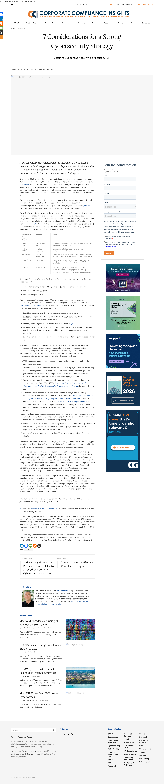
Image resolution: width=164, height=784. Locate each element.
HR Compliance (130, 751)
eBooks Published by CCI (113, 754)
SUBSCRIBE (110, 4)
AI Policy (28, 737)
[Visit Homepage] (82, 13)
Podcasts (107, 23)
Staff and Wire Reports (29, 628)
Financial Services (128, 735)
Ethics (110, 760)
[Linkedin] (22, 546)
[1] (86, 203)
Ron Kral (16, 69)
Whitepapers (145, 762)
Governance (129, 742)
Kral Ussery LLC (63, 591)
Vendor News (50, 23)
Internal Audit (130, 754)
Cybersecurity (21, 28)
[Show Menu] (12, 4)
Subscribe (146, 23)
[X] (39, 546)
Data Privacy (113, 749)
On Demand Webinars (129, 764)
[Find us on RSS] (86, 4)
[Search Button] (16, 4)
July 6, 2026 (37, 676)
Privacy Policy (17, 737)
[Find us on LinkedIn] (83, 4)
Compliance (113, 737)
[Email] (30, 546)
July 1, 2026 (43, 700)
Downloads (66, 23)
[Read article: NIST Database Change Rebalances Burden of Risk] (80, 653)
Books (94, 23)
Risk (141, 746)
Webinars (121, 23)
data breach (24, 184)
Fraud (126, 739)
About (16, 23)
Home (13, 28)
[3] (72, 323)
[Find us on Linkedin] (68, 734)
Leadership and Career (128, 758)
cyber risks (86, 205)
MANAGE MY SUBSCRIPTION (143, 4)
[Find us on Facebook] (77, 4)
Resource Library (143, 741)
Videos (133, 23)
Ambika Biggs (26, 676)
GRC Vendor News (129, 747)
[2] (36, 224)
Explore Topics (32, 23)
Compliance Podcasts (113, 741)
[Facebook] (26, 546)
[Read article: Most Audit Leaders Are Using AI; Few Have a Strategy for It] (80, 629)
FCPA (110, 763)
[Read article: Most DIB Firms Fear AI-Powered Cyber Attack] (80, 702)
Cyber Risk (28, 549)
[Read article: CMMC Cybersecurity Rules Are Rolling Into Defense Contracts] (80, 677)
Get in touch (30, 751)
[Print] (35, 546)
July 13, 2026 (40, 652)
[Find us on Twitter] (80, 4)
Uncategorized (145, 749)
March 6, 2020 (28, 69)
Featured (50, 69)
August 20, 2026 (45, 628)
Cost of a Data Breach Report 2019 (44, 509)
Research (82, 23)
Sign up (30, 754)
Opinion (142, 734)
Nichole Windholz (27, 652)
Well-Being (144, 759)
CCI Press (112, 734)
